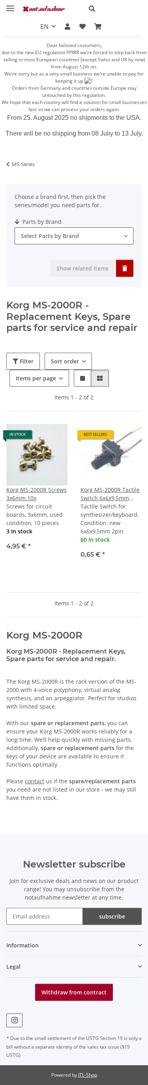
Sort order (65, 361)
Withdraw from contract (74, 992)
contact (34, 781)
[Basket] (98, 26)
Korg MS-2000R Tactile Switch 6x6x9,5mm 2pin (110, 494)
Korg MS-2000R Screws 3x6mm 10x (36, 494)
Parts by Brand (41, 221)
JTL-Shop (87, 1075)
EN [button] (44, 26)
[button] (112, 9)
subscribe (112, 916)
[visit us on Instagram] (14, 1020)
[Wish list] (82, 26)
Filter (26, 361)
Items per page (36, 378)
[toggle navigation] (10, 5)
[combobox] (74, 235)
